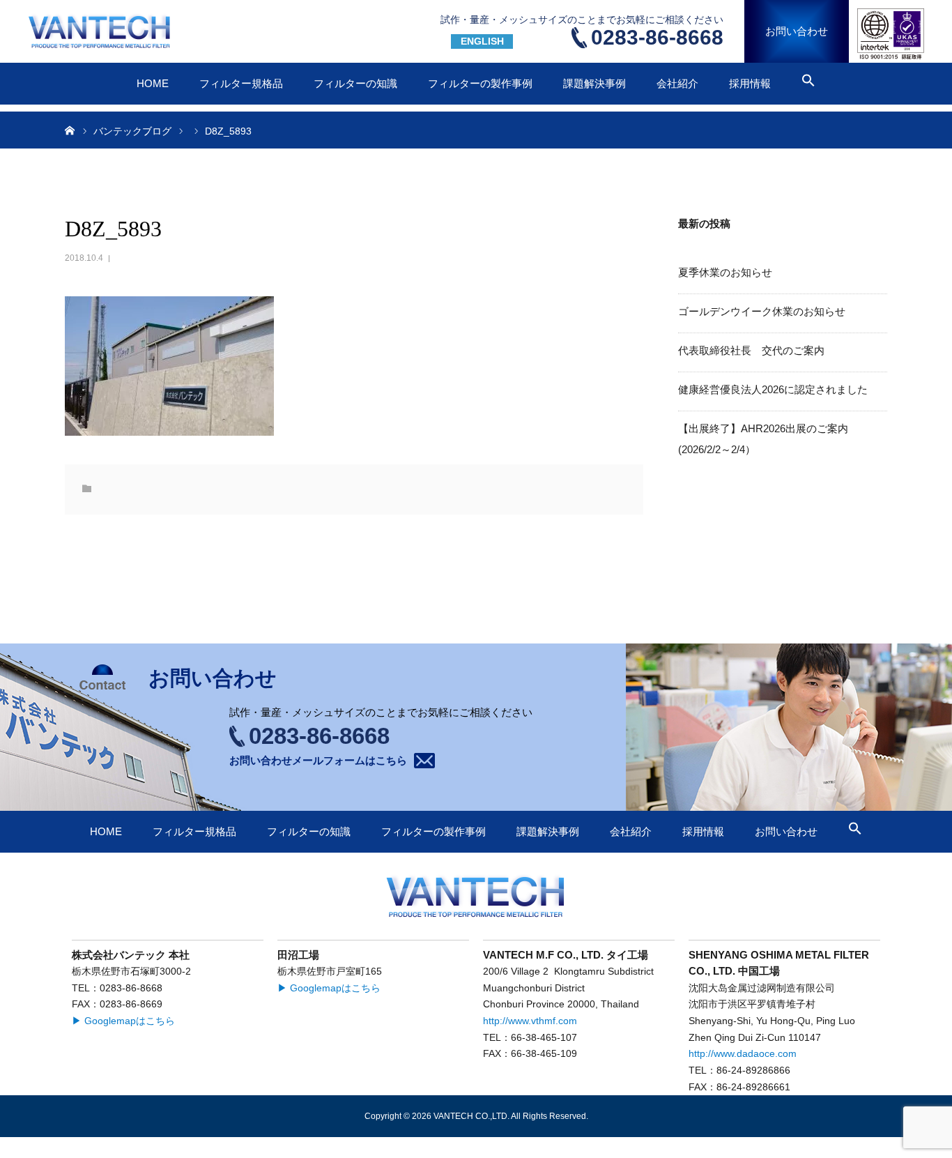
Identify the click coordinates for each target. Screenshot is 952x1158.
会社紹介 (677, 83)
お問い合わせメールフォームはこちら (318, 760)
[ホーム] (70, 129)
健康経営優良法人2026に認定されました (773, 389)
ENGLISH (482, 41)
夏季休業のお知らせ (725, 272)
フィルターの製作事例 (480, 83)
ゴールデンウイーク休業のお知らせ (761, 311)
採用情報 (750, 83)
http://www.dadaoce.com (743, 1054)
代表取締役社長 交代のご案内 (751, 350)
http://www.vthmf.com (530, 1021)
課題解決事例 (594, 83)
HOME (153, 83)
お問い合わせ (796, 31)
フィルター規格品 (241, 83)
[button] (808, 83)
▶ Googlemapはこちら (123, 1021)
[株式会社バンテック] (101, 31)
